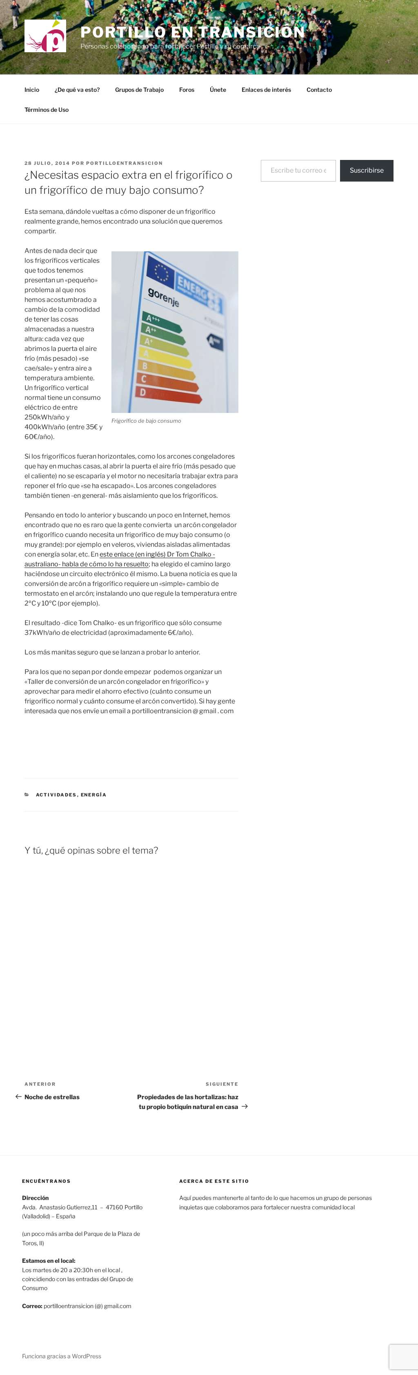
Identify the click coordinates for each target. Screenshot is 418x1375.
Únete (218, 89)
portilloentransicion (124, 163)
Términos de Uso (46, 109)
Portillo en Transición (193, 32)
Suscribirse (367, 170)
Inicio (31, 89)
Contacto (319, 89)
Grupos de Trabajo (139, 89)
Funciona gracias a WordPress (61, 1356)
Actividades (56, 795)
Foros (186, 89)
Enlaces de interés (266, 89)
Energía (94, 795)
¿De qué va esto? (77, 89)
